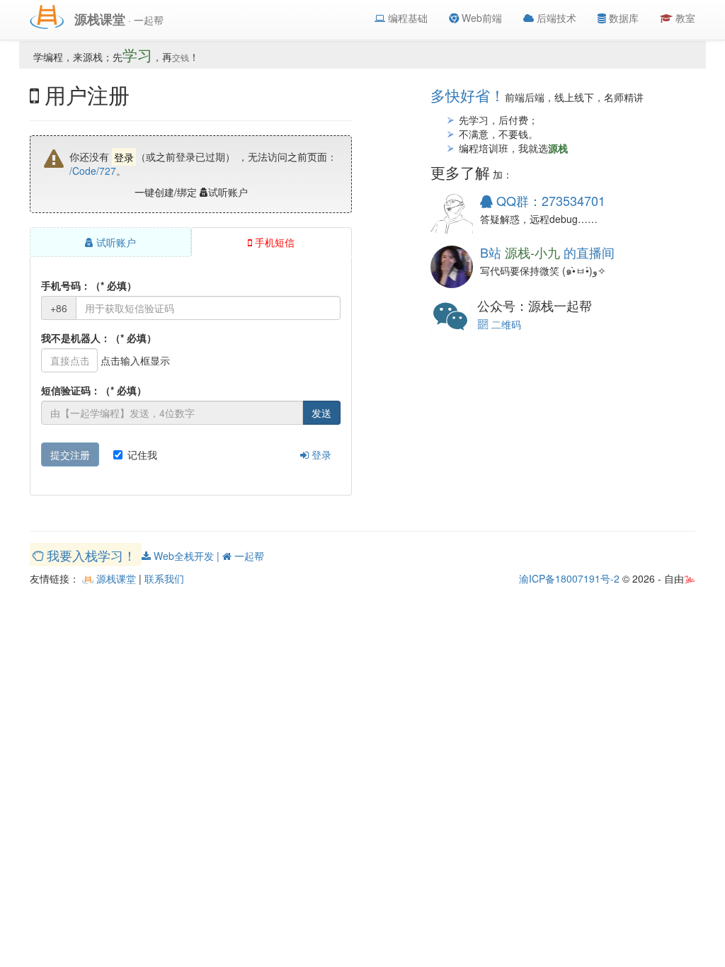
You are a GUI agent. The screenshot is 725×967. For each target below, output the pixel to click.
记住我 (142, 454)
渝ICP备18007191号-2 (569, 578)
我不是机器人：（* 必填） (98, 338)
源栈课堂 (114, 578)
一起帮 (248, 556)
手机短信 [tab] (273, 242)
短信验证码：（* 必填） (94, 390)
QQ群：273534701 (549, 200)
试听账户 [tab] (114, 242)
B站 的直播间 (547, 252)
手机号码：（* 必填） (89, 285)
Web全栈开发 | (186, 556)
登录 (320, 454)
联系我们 (164, 578)
